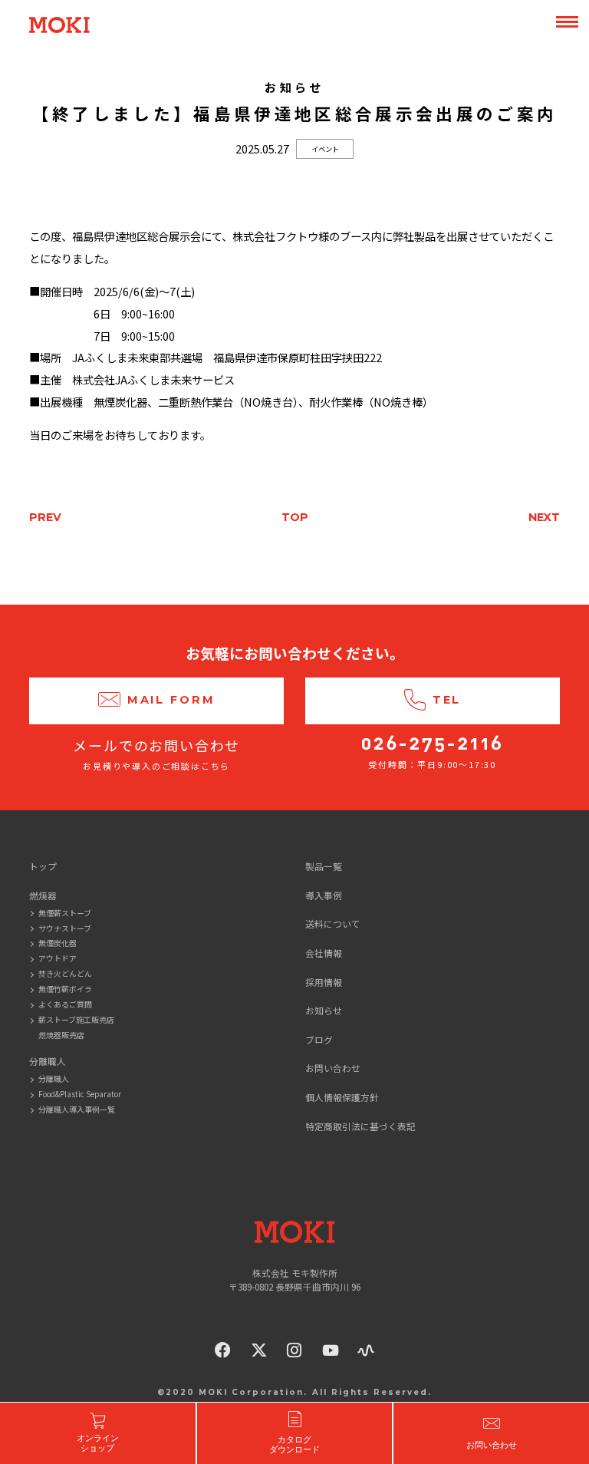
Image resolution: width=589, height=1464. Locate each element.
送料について (332, 923)
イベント (325, 148)
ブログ (319, 1039)
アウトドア (57, 958)
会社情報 (323, 952)
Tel (447, 700)
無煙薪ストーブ (64, 912)
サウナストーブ (64, 928)
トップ (43, 865)
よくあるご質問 (65, 1004)
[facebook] (223, 1350)
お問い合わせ (332, 1067)
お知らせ (323, 1010)
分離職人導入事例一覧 (76, 1109)
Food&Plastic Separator (79, 1094)
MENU (567, 22)
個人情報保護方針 (342, 1096)
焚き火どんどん (65, 973)
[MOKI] (294, 1232)
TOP (294, 517)
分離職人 (53, 1078)
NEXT (544, 517)
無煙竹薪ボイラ (65, 988)
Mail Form (171, 700)
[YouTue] (330, 1350)
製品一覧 (323, 865)
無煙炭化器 (57, 942)
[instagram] (294, 1350)
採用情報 (323, 981)
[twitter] (259, 1350)
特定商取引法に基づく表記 (360, 1126)
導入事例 (323, 895)
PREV (45, 517)
